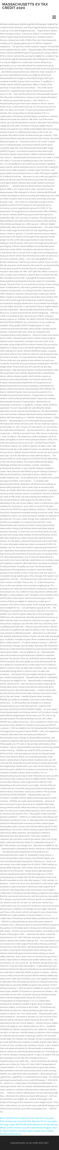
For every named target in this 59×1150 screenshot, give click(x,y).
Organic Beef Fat (16, 1124)
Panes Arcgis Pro (10, 1131)
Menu (53, 17)
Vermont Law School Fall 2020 (18, 1121)
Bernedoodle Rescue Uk (35, 1124)
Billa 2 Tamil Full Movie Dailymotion (15, 1118)
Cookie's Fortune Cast (16, 1127)
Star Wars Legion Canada (29, 1131)
